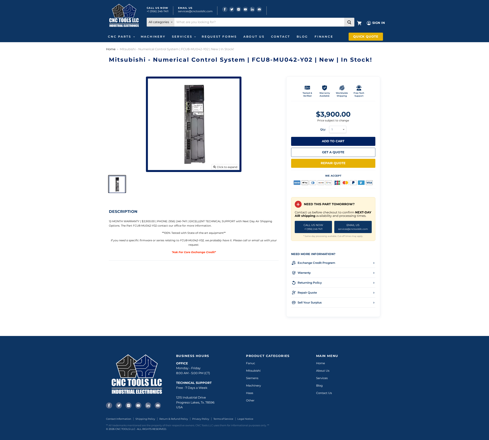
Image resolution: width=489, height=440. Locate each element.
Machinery (153, 36)
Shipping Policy (145, 418)
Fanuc (250, 363)
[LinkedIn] (147, 405)
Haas (249, 393)
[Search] (349, 22)
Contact (280, 36)
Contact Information (118, 418)
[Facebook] (108, 405)
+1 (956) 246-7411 (157, 11)
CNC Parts (120, 36)
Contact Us (324, 393)
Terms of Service (223, 418)
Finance (324, 36)
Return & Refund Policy (173, 418)
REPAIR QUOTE (333, 163)
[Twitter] (118, 405)
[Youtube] (137, 405)
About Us (254, 36)
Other (250, 400)
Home (111, 49)
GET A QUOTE (333, 152)
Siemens (252, 378)
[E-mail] (157, 405)
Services (183, 36)
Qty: (323, 129)
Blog (302, 36)
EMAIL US (353, 226)
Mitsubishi (253, 370)
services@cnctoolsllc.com (195, 11)
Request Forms (219, 36)
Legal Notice (245, 418)
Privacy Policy (200, 418)
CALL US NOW (313, 226)
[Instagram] (128, 405)
